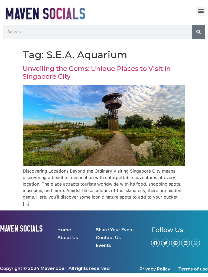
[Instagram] (195, 243)
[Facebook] (155, 243)
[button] (200, 11)
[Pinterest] (175, 243)
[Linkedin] (185, 243)
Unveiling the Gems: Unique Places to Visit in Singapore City (97, 72)
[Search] (198, 32)
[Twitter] (165, 243)
